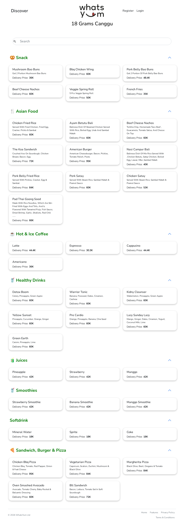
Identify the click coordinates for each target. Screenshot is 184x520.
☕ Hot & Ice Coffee (29, 234)
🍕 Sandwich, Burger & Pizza (38, 450)
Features (154, 512)
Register (128, 11)
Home (144, 512)
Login (140, 11)
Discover (19, 11)
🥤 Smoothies (23, 390)
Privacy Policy (168, 512)
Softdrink (19, 420)
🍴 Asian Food (24, 111)
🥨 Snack (19, 57)
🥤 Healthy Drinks (27, 280)
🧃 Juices (18, 360)
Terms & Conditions (165, 517)
